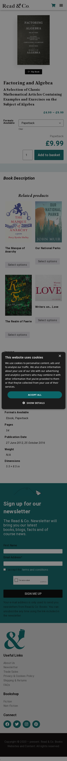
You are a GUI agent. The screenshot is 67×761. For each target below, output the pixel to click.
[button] (34, 403)
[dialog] (33, 380)
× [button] (59, 356)
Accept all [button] (34, 394)
